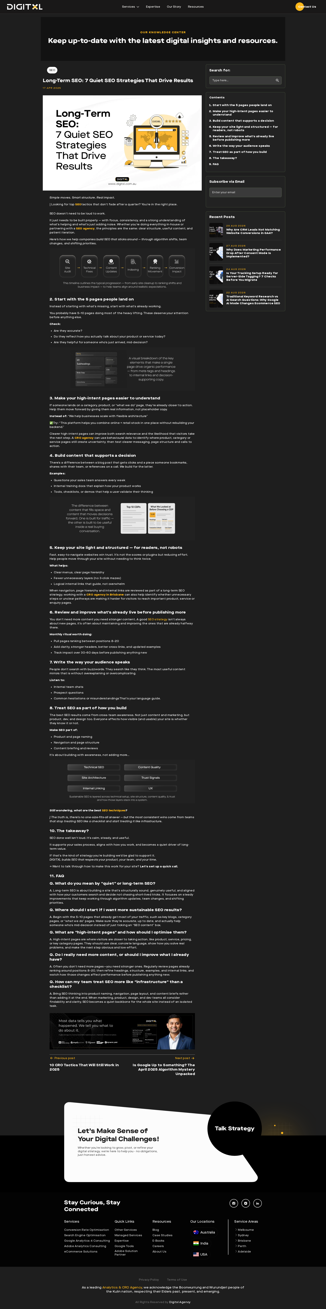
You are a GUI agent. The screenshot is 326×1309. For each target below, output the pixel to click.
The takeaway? (225, 158)
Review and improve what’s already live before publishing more (243, 138)
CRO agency (84, 438)
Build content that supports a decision (243, 121)
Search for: (219, 70)
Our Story (174, 6)
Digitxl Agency (180, 1302)
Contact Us (307, 6)
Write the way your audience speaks (241, 146)
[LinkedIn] (257, 1203)
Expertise (153, 6)
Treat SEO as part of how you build (240, 152)
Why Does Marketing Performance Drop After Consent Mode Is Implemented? (253, 253)
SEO (78, 204)
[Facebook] (234, 1203)
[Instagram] (245, 1203)
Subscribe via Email (226, 182)
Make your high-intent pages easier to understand (243, 112)
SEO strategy (158, 619)
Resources (196, 6)
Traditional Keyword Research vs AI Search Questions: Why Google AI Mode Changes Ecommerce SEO (253, 300)
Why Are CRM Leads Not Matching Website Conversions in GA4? (253, 231)
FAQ (216, 164)
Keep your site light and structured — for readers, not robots (245, 128)
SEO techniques (113, 810)
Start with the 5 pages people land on (242, 105)
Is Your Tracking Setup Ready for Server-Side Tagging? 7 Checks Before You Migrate (252, 276)
